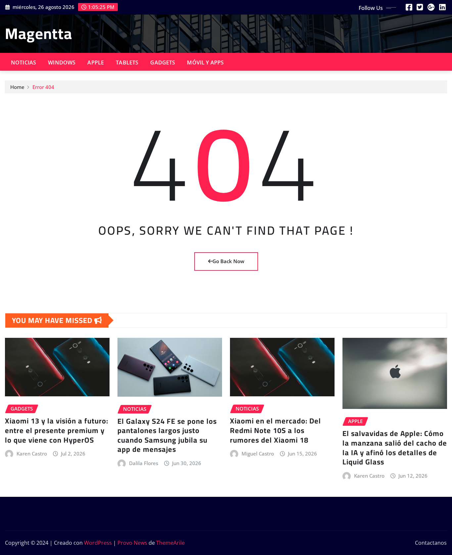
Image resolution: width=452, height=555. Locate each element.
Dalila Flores (143, 463)
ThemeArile (170, 542)
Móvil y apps (205, 62)
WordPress (98, 542)
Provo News (132, 542)
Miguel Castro (258, 453)
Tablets (127, 62)
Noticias (23, 62)
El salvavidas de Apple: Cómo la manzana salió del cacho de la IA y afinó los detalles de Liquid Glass (394, 447)
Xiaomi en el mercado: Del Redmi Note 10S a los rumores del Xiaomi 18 (275, 430)
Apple (95, 62)
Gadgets (162, 62)
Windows (61, 62)
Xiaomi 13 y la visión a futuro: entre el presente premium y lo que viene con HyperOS (56, 430)
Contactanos (431, 542)
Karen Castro (32, 453)
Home (17, 87)
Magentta (38, 33)
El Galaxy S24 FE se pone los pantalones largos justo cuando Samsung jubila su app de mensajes (167, 435)
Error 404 (43, 87)
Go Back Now (228, 261)
